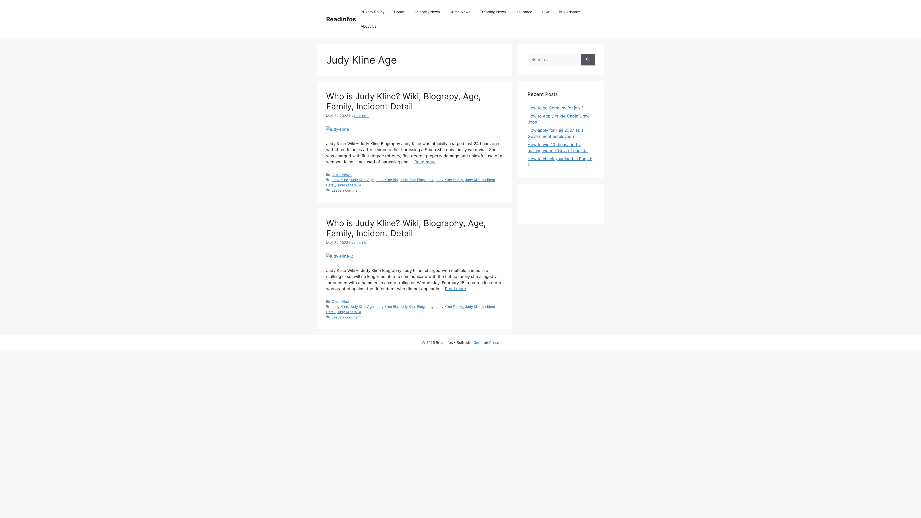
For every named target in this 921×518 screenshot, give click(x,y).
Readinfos (341, 19)
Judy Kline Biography (417, 180)
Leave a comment (346, 190)
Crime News (459, 12)
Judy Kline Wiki (349, 185)
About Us (368, 26)
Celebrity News (427, 12)
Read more (425, 161)
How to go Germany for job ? (555, 108)
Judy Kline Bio (387, 180)
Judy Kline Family (449, 180)
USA (545, 12)
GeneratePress (486, 342)
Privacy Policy (372, 12)
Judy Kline (340, 180)
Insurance (523, 12)
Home (399, 12)
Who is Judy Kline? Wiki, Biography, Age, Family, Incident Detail (406, 228)
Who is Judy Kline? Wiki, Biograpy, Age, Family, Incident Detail (403, 101)
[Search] (588, 59)
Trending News (493, 12)
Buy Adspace (570, 12)
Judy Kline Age (362, 180)
